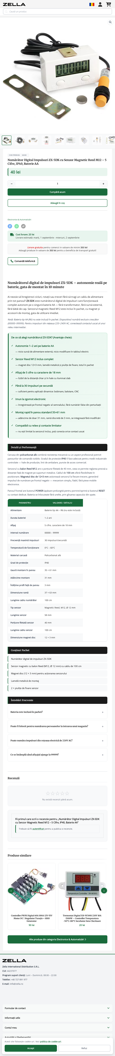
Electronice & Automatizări (19, 219)
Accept (30, 1048)
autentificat (38, 828)
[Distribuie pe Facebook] (10, 226)
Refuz (84, 1048)
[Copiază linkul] (23, 226)
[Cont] (100, 4)
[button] (110, 22)
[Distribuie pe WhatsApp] (16, 226)
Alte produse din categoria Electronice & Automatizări (57, 939)
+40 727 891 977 (19, 979)
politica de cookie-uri (50, 1041)
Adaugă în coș (57, 202)
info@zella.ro (16, 984)
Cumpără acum (57, 191)
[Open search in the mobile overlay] (57, 11)
